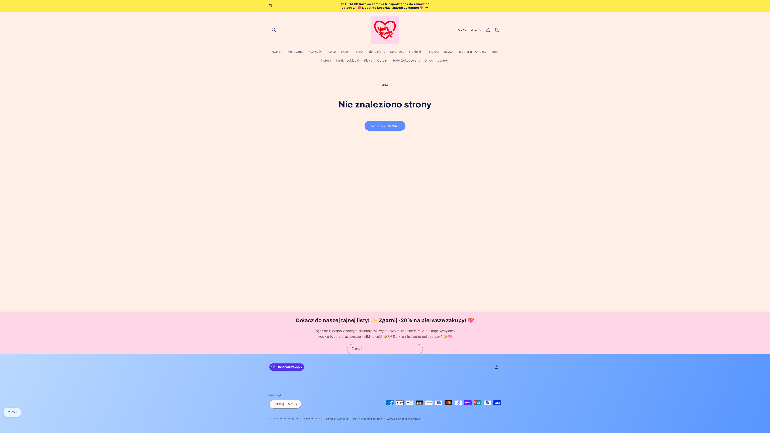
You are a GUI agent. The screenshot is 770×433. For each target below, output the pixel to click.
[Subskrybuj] (418, 349)
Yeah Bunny (287, 419)
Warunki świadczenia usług (403, 419)
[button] (274, 29)
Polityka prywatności (336, 419)
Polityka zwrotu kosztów (368, 419)
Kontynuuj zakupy (385, 125)
